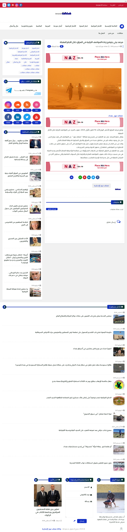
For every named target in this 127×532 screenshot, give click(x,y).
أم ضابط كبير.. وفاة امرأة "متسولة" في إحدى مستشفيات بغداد (87, 447)
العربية (47, 26)
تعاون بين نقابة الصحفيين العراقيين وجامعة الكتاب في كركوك (47, 512)
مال (25, 62)
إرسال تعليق (52, 209)
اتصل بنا (112, 5)
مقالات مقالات (26, 65)
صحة (16, 58)
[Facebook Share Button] (97, 177)
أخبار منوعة (57, 26)
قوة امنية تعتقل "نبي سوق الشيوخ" (97, 414)
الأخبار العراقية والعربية (19, 55)
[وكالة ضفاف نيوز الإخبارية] (63, 13)
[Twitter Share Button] (93, 177)
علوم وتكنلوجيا (27, 26)
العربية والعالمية (26, 58)
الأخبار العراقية (96, 26)
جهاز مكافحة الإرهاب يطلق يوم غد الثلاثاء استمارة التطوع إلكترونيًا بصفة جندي (81, 381)
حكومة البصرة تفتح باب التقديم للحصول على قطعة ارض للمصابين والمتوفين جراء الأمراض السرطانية (73, 332)
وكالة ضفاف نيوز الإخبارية (51, 529)
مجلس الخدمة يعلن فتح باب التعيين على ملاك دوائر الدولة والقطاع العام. (83, 316)
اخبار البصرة (83, 26)
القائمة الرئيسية (111, 26)
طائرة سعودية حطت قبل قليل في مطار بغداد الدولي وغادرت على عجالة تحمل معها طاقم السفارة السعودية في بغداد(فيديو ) (63, 365)
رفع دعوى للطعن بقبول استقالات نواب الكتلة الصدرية (90, 463)
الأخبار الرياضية (70, 26)
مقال (8, 62)
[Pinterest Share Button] (89, 177)
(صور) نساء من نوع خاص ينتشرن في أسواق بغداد (92, 349)
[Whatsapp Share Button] (80, 177)
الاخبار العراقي (34, 52)
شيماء (58, 520)
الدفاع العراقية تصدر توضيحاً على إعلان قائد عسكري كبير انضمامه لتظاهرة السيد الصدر (79, 398)
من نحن (120, 5)
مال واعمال (16, 62)
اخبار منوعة (25, 48)
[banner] (84, 58)
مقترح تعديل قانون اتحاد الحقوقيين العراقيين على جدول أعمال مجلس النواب (16, 208)
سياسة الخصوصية (101, 5)
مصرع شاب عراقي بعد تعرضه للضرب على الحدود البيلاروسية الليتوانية (85, 430)
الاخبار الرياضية (13, 48)
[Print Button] (71, 177)
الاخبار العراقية (34, 55)
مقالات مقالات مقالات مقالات (29, 72)
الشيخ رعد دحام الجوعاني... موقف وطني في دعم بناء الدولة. (18, 275)
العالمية (39, 26)
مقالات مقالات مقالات (32, 69)
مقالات (120, 33)
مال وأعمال (13, 26)
